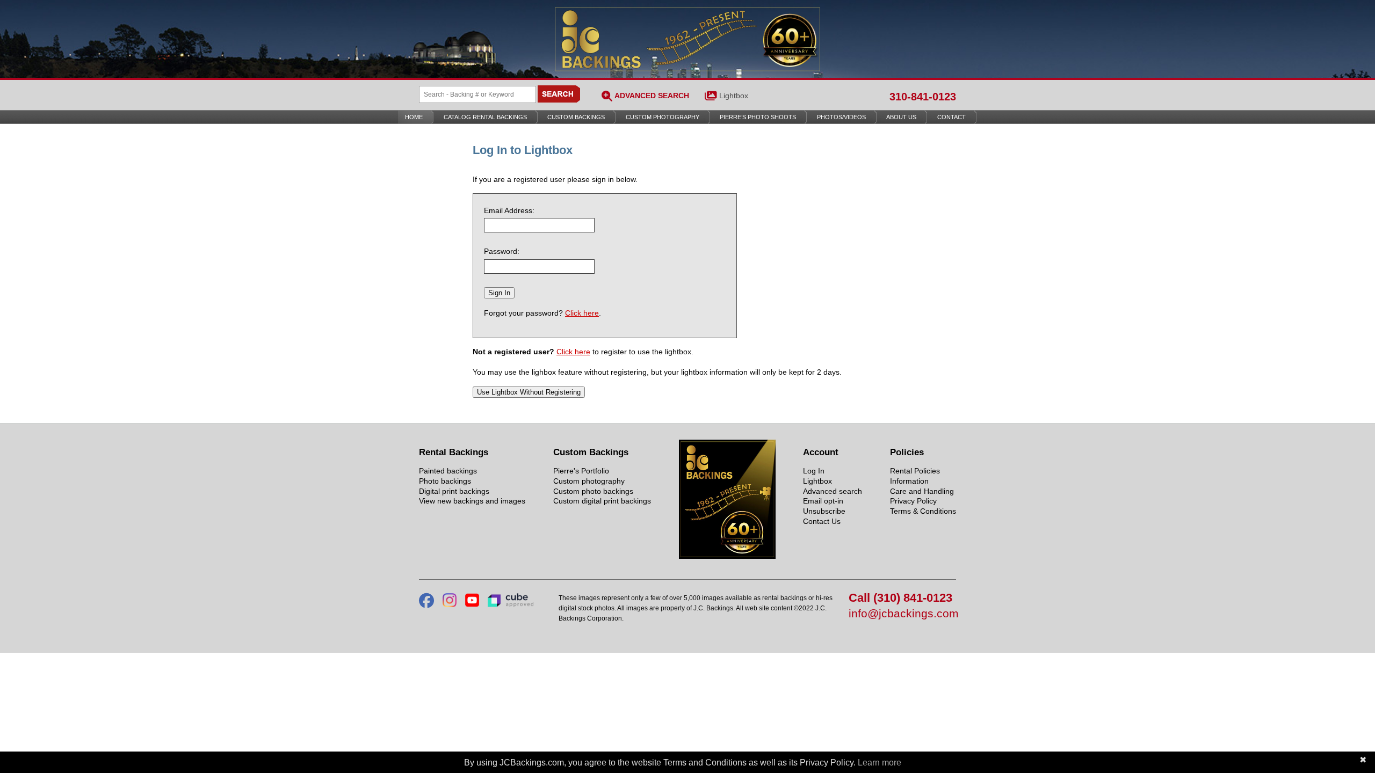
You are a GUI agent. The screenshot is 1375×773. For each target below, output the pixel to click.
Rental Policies (915, 470)
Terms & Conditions (923, 511)
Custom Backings (576, 117)
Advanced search (832, 491)
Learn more (879, 762)
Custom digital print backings (602, 501)
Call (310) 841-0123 (900, 598)
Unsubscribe (824, 511)
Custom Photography (662, 117)
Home (414, 117)
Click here (582, 313)
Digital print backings (454, 491)
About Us (901, 117)
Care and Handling (922, 491)
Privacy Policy (913, 501)
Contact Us (822, 521)
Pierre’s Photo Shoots (758, 117)
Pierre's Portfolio (581, 470)
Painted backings (448, 470)
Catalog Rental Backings (485, 117)
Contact (951, 117)
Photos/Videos (841, 117)
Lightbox (733, 95)
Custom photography (589, 481)
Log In (813, 470)
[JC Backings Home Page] (727, 556)
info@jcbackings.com (902, 614)
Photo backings (445, 481)
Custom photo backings (593, 491)
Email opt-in (823, 501)
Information (909, 481)
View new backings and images (472, 501)
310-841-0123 (922, 97)
